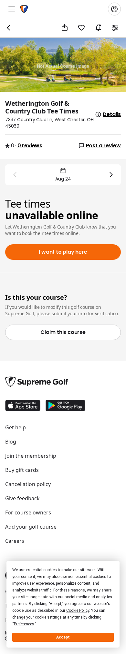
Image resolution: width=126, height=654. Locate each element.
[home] (24, 9)
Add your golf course (31, 526)
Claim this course (63, 332)
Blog (10, 441)
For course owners (28, 512)
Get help (15, 427)
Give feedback (22, 498)
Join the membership (30, 456)
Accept (63, 637)
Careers (14, 541)
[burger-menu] (11, 9)
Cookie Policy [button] (77, 610)
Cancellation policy (28, 484)
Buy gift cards (22, 470)
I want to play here (63, 252)
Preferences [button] (24, 624)
